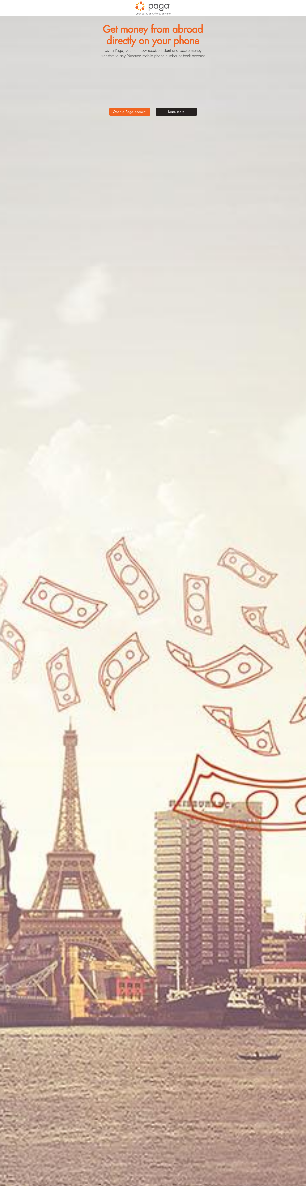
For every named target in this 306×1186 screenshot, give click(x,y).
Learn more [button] (176, 112)
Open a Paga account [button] (129, 112)
